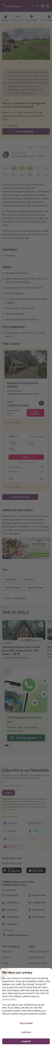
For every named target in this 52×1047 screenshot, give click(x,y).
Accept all (26, 1041)
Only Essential (25, 1023)
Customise (26, 1032)
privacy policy (9, 999)
